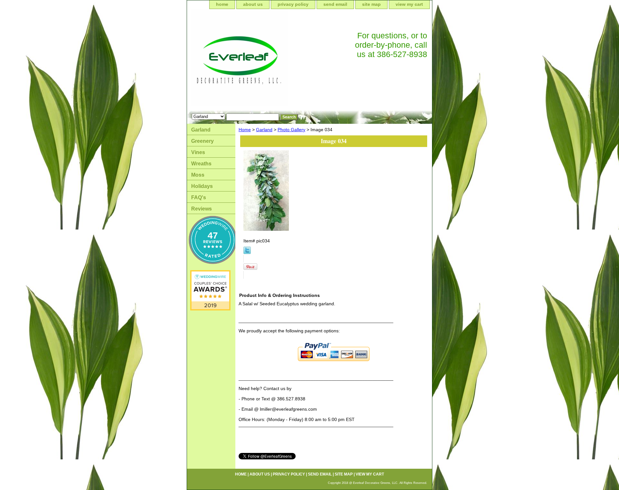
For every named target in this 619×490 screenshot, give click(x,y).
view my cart (409, 4)
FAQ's (198, 197)
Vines (198, 152)
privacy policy (293, 4)
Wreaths (201, 163)
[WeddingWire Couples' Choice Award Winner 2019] (210, 309)
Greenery (202, 141)
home (222, 4)
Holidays (202, 186)
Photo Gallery (291, 129)
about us (253, 4)
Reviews (201, 208)
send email (335, 4)
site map (371, 4)
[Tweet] (247, 252)
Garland (264, 129)
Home (245, 129)
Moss (197, 175)
